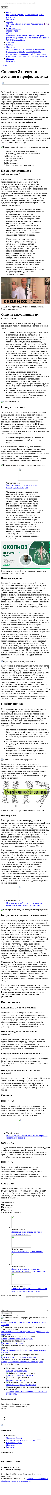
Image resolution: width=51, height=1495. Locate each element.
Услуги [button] (9, 21)
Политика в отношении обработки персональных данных (26, 55)
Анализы (10, 42)
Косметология (37, 24)
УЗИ (8, 24)
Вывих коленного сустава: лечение (27, 1251)
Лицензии (19, 15)
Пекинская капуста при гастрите (21, 1384)
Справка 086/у (18, 40)
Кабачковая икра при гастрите (19, 1375)
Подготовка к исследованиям (19, 49)
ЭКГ (13, 24)
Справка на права (14, 1442)
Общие (9, 33)
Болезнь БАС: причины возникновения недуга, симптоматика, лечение (29, 1289)
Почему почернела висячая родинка (17, 1338)
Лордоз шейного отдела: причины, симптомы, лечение (27, 1233)
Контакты (10, 61)
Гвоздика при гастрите (16, 1380)
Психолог (10, 26)
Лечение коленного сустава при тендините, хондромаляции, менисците (29, 1270)
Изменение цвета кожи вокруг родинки (18, 1357)
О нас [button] (8, 12)
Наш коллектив (31, 15)
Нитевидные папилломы (12, 1343)
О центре (10, 15)
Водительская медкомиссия (18, 35)
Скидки (9, 45)
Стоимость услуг (13, 28)
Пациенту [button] (10, 47)
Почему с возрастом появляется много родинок (22, 1362)
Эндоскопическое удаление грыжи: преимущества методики (22, 486)
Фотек (46, 24)
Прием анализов (22, 24)
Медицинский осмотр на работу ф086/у (24, 1440)
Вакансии (10, 19)
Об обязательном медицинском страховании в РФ (23, 53)
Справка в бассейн (14, 1438)
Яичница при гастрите (16, 1371)
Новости (10, 59)
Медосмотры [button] (12, 31)
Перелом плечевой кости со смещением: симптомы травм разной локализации (24, 904)
